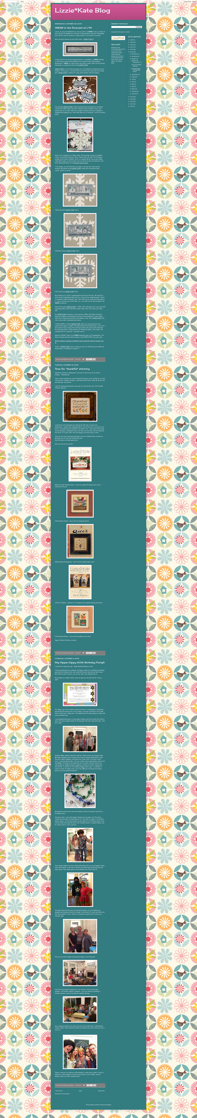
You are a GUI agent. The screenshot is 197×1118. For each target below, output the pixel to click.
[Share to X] (91, 359)
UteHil (97, 1105)
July (133, 79)
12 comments (77, 1085)
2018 (131, 44)
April (133, 86)
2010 (131, 106)
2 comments (77, 359)
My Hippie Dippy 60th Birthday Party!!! (80, 662)
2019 (131, 42)
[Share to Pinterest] (95, 359)
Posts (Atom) (66, 1094)
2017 (131, 47)
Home (80, 1091)
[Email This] (87, 359)
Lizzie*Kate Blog (82, 10)
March (133, 89)
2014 (131, 97)
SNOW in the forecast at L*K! (73, 27)
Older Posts (101, 1091)
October (134, 59)
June (133, 81)
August (134, 77)
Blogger (109, 1105)
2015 (131, 52)
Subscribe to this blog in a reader (120, 32)
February (134, 91)
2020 (131, 40)
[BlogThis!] (89, 359)
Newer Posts (58, 1091)
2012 (131, 101)
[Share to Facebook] (93, 359)
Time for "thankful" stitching (72, 368)
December (135, 54)
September (135, 74)
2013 (131, 99)
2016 (131, 49)
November (135, 56)
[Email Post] (83, 359)
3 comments (77, 652)
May (133, 84)
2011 (131, 104)
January (134, 93)
